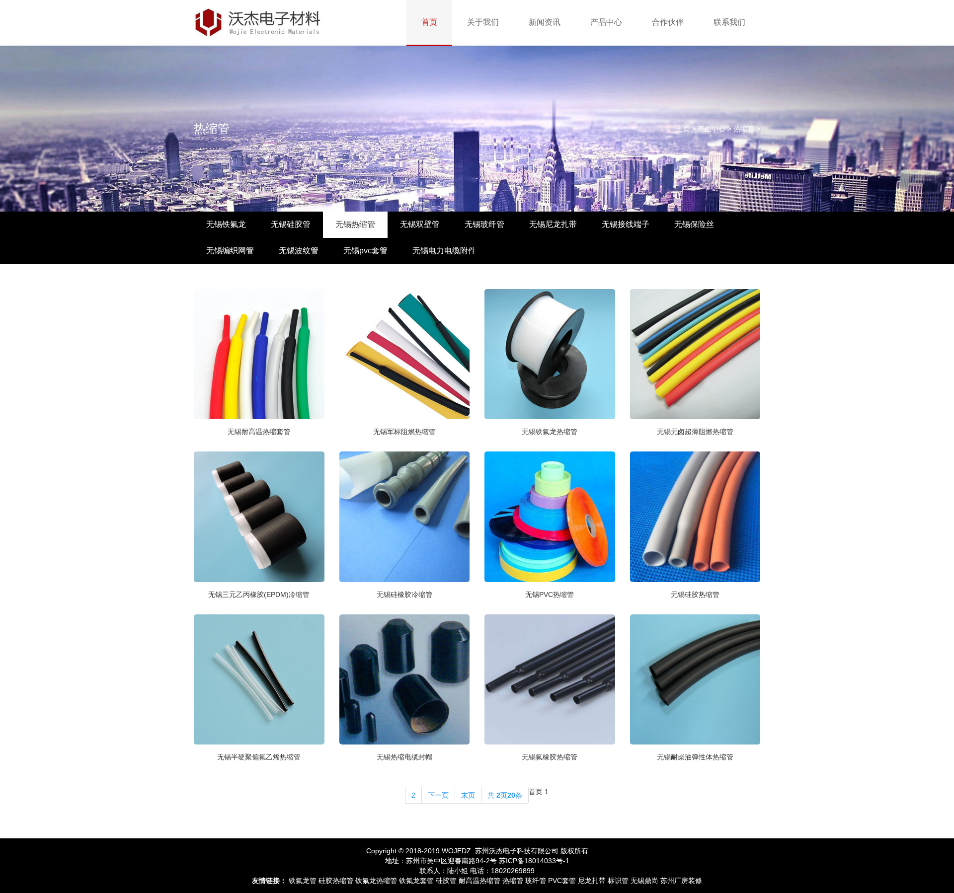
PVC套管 (562, 881)
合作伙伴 (668, 22)
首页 (429, 22)
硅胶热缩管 (335, 881)
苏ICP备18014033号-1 (534, 861)
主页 (683, 129)
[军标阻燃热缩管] (404, 353)
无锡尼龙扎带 (553, 224)
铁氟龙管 (303, 881)
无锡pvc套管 (365, 250)
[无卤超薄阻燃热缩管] (695, 353)
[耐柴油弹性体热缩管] (695, 678)
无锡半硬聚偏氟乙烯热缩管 (259, 757)
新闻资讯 (544, 22)
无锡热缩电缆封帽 (404, 757)
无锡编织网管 (230, 250)
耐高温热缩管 (479, 881)
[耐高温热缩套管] (259, 353)
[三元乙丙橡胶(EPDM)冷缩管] (259, 516)
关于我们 (483, 22)
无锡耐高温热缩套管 (259, 432)
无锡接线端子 (625, 224)
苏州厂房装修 (681, 881)
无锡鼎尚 (644, 881)
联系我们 (729, 22)
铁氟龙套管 (416, 881)
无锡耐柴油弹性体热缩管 (695, 757)
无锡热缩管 (355, 224)
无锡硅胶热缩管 (695, 594)
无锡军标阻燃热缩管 (404, 432)
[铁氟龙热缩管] (549, 353)
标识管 (618, 881)
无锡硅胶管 (291, 224)
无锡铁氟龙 (226, 224)
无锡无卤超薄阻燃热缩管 (695, 432)
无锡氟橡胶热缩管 (549, 757)
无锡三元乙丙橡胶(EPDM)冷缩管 (259, 594)
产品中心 (606, 22)
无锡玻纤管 (484, 224)
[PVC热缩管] (549, 516)
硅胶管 (446, 881)
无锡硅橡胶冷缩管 (404, 594)
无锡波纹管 (298, 250)
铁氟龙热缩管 (376, 881)
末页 (468, 795)
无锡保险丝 (694, 224)
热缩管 (743, 129)
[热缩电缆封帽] (404, 678)
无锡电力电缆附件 (444, 250)
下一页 (438, 795)
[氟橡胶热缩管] (549, 678)
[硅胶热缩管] (695, 516)
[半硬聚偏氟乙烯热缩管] (259, 678)
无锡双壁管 (420, 224)
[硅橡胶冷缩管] (404, 516)
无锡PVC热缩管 (549, 594)
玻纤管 (535, 881)
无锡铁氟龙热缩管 (549, 432)
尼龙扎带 (592, 881)
